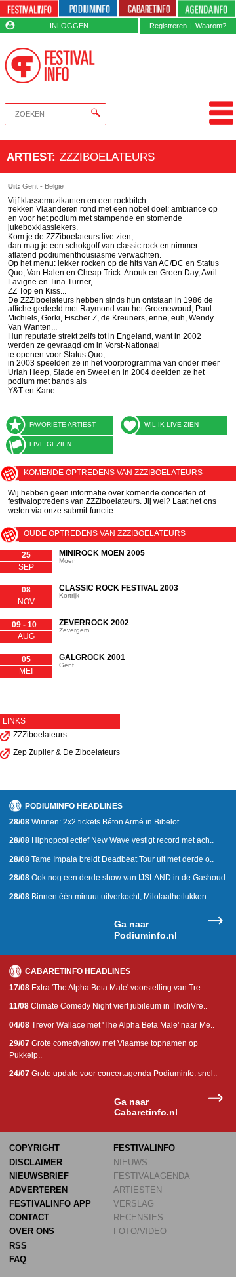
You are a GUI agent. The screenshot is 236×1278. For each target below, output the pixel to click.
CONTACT (29, 1217)
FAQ (17, 1259)
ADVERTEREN (38, 1190)
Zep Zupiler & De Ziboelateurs (66, 752)
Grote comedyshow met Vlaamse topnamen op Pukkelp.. (103, 1049)
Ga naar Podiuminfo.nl (145, 930)
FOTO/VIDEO (140, 1231)
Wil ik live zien (171, 424)
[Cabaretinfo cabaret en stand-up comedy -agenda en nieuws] (148, 9)
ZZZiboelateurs (40, 735)
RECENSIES (138, 1217)
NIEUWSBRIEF (39, 1176)
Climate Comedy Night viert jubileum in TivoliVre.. (108, 1006)
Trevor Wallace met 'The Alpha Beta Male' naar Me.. (111, 1025)
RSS (18, 1245)
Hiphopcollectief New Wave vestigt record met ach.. (111, 840)
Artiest (29, 156)
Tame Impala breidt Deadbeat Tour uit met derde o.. (111, 859)
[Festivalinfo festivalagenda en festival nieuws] (29, 9)
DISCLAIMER (35, 1162)
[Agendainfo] (206, 9)
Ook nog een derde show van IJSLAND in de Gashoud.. (119, 877)
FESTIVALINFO (144, 1148)
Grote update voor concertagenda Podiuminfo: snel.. (113, 1073)
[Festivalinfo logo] (49, 65)
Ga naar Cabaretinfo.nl (146, 1107)
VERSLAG (133, 1204)
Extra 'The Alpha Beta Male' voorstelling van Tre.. (107, 987)
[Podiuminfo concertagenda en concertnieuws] (88, 9)
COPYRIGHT (34, 1148)
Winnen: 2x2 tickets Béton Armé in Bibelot (94, 821)
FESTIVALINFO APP (50, 1204)
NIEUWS (130, 1162)
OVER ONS (31, 1231)
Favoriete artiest (63, 424)
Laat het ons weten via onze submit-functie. (112, 505)
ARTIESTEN (137, 1190)
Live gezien (50, 444)
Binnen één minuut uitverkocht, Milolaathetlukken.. (109, 896)
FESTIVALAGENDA (151, 1176)
